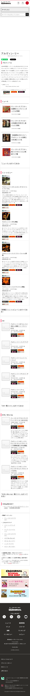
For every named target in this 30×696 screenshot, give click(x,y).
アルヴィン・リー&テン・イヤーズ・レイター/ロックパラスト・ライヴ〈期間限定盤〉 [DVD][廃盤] (18, 443)
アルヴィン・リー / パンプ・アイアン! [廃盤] (13, 287)
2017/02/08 (17, 332)
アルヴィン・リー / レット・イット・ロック (18, 359)
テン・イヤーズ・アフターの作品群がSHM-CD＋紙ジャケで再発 (18, 123)
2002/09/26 (17, 449)
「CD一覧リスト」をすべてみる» (12, 406)
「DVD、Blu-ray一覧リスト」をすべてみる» (14, 495)
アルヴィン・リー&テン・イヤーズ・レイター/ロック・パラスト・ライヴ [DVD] (19, 469)
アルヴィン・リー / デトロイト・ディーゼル (19, 375)
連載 (8, 630)
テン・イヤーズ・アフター (10, 518)
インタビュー (8, 634)
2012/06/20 (17, 424)
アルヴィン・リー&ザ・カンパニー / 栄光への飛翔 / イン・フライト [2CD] (19, 326)
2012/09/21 (5, 192)
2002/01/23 (5, 225)
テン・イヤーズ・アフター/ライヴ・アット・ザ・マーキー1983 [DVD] (19, 419)
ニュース (8, 623)
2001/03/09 (17, 474)
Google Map (15, 647)
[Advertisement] (15, 34)
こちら (20, 554)
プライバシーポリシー (6, 663)
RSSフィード (4, 667)
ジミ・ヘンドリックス (9, 526)
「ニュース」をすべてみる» (10, 163)
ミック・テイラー (9, 543)
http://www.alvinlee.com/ (12, 86)
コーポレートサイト (15, 649)
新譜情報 (22, 623)
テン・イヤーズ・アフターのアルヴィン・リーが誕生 (16, 507)
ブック (8, 627)
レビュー (22, 634)
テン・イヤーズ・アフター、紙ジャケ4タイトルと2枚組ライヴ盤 (19, 151)
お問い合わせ (4, 670)
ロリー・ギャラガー (9, 546)
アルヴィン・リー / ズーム (17, 389)
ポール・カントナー (9, 541)
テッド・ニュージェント (9, 530)
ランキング (21, 630)
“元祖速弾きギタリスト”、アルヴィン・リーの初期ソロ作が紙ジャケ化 (19, 137)
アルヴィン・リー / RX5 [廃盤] (10, 221)
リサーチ (22, 627)
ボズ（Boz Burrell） (9, 538)
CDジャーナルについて (7, 659)
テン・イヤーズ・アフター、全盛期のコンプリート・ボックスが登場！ (19, 108)
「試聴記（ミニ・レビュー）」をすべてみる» (14, 310)
